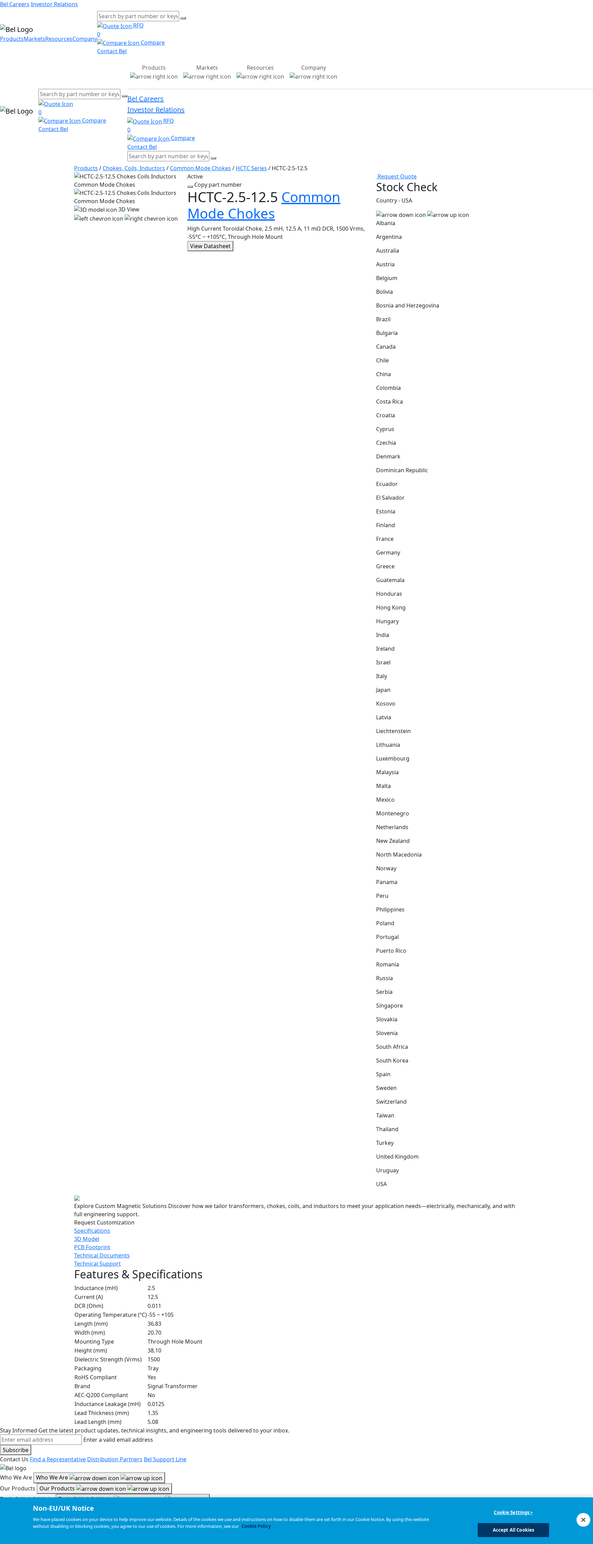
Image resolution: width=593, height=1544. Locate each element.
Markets (34, 39)
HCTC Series (251, 168)
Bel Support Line (165, 1459)
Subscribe (15, 1450)
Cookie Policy (256, 1526)
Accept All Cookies (513, 1529)
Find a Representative (58, 1459)
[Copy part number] (190, 187)
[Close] (583, 1519)
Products (12, 39)
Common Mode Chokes (200, 168)
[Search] (183, 18)
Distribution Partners (114, 1459)
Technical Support (97, 1263)
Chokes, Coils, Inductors (134, 168)
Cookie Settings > (513, 1512)
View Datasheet (210, 246)
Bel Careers (15, 4)
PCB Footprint (92, 1247)
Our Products (57, 1488)
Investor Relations (54, 4)
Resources (58, 39)
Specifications (92, 1230)
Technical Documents (102, 1255)
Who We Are (52, 1477)
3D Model (86, 1239)
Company (84, 39)
